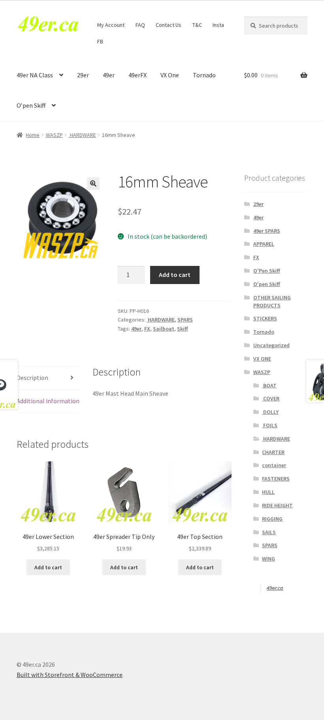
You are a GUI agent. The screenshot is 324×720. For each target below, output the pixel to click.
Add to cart (174, 275)
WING (268, 558)
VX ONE (262, 358)
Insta (218, 24)
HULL (268, 492)
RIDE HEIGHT (277, 505)
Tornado (204, 75)
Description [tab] (32, 378)
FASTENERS (276, 478)
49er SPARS (266, 230)
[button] (93, 183)
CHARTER (273, 452)
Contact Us (168, 24)
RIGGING (272, 518)
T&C (197, 24)
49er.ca (275, 587)
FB (100, 41)
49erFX (137, 75)
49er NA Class (35, 75)
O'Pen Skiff (266, 270)
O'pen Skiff (266, 284)
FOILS (269, 425)
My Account (110, 24)
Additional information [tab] (48, 401)
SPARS (185, 319)
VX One (169, 75)
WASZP (54, 134)
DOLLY (270, 411)
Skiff (182, 328)
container (274, 465)
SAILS (269, 532)
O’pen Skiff (31, 105)
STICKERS (265, 318)
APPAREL (263, 243)
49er (109, 75)
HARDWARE (82, 134)
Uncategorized (271, 345)
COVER (270, 398)
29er (83, 75)
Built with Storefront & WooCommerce (69, 675)
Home (33, 134)
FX (147, 328)
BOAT (269, 385)
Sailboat (163, 328)
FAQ (140, 24)
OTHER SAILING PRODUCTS (272, 301)
